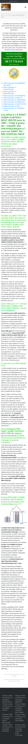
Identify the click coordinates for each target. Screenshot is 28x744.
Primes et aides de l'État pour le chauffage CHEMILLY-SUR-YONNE (20, 708)
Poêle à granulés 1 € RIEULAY (12, 98)
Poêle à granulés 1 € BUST (11, 106)
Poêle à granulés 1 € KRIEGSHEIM (14, 96)
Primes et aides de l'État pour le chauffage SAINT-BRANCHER (7, 719)
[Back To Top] (24, 740)
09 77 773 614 (14, 1)
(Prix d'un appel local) (14, 64)
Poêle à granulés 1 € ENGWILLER (14, 102)
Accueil (3, 14)
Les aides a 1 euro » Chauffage (13, 14)
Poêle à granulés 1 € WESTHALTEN (14, 104)
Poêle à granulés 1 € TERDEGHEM (14, 100)
